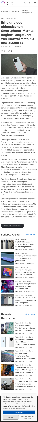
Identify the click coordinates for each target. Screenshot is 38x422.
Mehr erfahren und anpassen (27, 417)
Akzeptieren (19, 412)
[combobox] (24, 3)
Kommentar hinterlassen (12, 226)
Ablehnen (11, 417)
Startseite (4, 11)
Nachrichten (15, 11)
